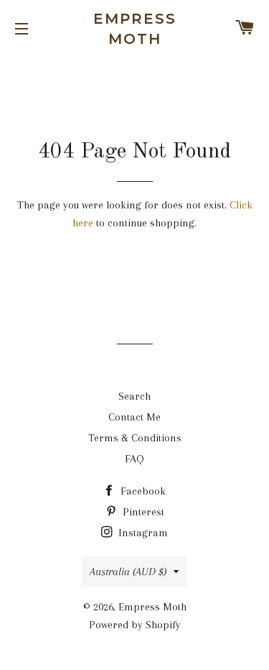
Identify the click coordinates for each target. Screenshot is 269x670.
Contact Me (134, 416)
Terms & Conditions (134, 437)
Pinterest (142, 511)
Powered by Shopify (135, 624)
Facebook (142, 491)
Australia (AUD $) (128, 571)
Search (134, 396)
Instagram (141, 532)
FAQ (134, 458)
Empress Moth (134, 28)
